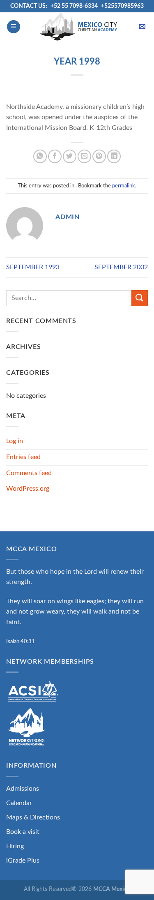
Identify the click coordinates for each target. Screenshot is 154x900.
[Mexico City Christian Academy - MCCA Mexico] (78, 26)
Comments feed (29, 473)
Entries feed (23, 457)
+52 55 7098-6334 (74, 6)
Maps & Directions (33, 817)
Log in (14, 441)
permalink (123, 185)
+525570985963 (122, 6)
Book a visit (22, 831)
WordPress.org (27, 488)
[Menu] (13, 27)
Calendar (19, 803)
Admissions (22, 788)
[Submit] (139, 298)
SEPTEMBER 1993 (33, 267)
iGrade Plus (22, 860)
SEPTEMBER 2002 (121, 267)
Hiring (15, 846)
